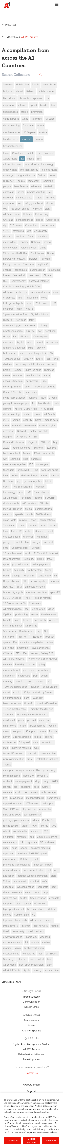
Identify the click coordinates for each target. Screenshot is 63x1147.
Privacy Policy (13, 14)
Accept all (51, 1140)
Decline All (12, 1140)
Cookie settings (31, 1140)
